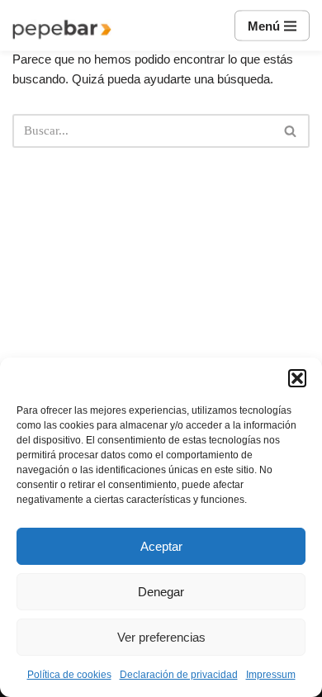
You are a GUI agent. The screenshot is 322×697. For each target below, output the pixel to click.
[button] (297, 378)
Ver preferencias (161, 637)
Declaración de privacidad (179, 674)
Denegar (161, 592)
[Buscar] (291, 131)
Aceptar (161, 546)
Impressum (271, 674)
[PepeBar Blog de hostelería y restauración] (61, 30)
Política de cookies (69, 674)
